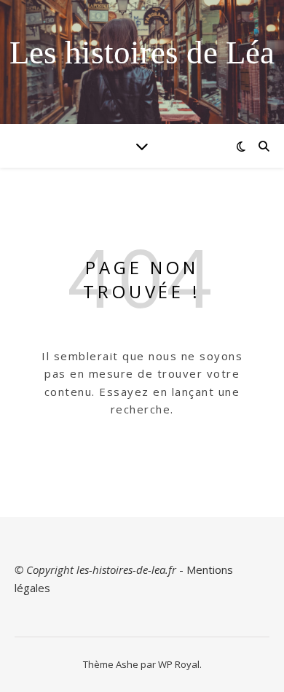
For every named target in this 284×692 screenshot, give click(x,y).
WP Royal (179, 664)
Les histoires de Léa (142, 52)
